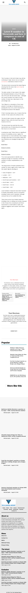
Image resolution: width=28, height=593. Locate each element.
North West (20, 87)
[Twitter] (10, 334)
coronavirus (4, 81)
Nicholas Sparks (7, 412)
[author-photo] (2, 412)
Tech (2, 554)
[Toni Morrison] (14, 308)
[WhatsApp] (17, 334)
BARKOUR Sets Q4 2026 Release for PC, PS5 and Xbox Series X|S (18, 375)
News (14, 28)
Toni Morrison (15, 43)
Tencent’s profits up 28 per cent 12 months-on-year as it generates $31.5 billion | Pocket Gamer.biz (7, 297)
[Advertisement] (14, 63)
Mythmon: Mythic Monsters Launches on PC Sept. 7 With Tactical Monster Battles (17, 349)
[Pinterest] (13, 334)
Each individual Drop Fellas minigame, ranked (20, 296)
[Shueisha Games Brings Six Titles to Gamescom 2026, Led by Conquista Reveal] (5, 355)
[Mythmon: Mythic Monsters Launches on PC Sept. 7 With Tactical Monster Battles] (5, 349)
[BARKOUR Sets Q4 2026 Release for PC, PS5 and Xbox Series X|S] (5, 376)
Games (2, 559)
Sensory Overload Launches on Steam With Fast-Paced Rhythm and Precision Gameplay (18, 369)
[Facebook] (7, 334)
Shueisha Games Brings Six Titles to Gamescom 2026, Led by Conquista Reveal (18, 356)
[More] (20, 334)
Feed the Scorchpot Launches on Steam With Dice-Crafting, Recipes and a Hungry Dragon (18, 362)
